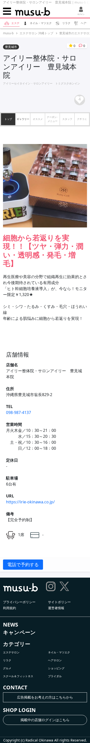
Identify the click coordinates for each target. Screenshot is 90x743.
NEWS (10, 624)
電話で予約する (23, 564)
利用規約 (9, 608)
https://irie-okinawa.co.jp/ (30, 502)
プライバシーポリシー (19, 602)
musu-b (8, 33)
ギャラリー (23, 119)
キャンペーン (19, 632)
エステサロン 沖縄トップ (36, 33)
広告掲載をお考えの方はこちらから (45, 697)
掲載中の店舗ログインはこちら (45, 719)
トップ (8, 119)
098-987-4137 (18, 412)
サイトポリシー (59, 602)
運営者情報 (56, 608)
